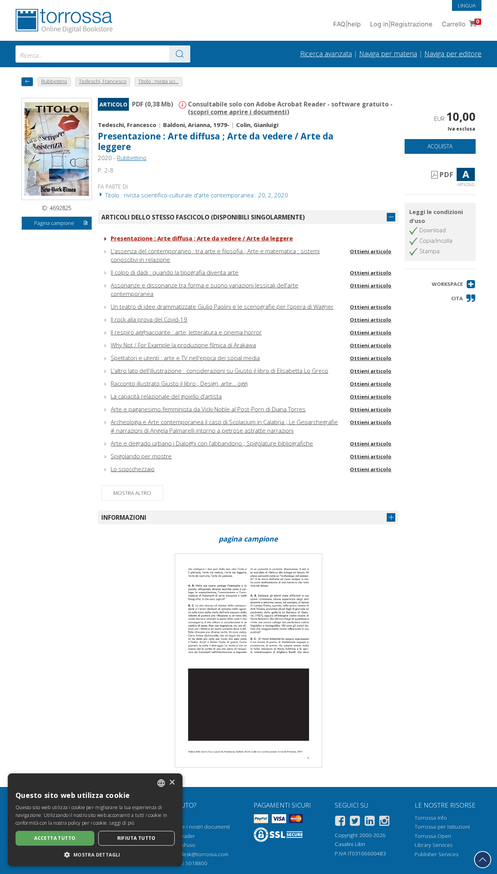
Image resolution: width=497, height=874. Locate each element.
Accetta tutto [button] (54, 838)
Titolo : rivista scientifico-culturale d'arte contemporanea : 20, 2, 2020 (196, 195)
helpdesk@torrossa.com (199, 854)
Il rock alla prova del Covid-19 (149, 319)
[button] (454, 284)
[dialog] (95, 819)
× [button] (172, 782)
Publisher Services (436, 854)
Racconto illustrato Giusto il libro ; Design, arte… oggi (179, 383)
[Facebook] (340, 822)
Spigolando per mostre (141, 456)
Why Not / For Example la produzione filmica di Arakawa (183, 345)
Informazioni (123, 517)
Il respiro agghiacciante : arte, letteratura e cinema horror (186, 332)
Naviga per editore (452, 53)
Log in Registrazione (401, 24)
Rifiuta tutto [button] (136, 838)
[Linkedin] (369, 822)
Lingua (467, 5)
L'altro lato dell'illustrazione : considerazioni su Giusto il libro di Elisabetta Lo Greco (219, 370)
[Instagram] (384, 822)
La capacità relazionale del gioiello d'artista (166, 396)
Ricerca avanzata (326, 53)
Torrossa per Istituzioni (442, 826)
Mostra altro (132, 492)
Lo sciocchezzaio (133, 469)
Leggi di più (122, 823)
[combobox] (103, 54)
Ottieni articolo (370, 251)
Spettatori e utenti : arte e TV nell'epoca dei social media (185, 358)
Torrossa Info (431, 817)
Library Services (433, 844)
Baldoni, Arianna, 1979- (196, 125)
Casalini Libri (350, 844)
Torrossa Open (433, 835)
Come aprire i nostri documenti (192, 826)
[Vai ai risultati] (179, 54)
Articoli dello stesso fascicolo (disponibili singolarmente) (203, 217)
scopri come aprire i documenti (238, 112)
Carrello (461, 23)
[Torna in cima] (482, 859)
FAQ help (347, 24)
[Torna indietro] (27, 81)
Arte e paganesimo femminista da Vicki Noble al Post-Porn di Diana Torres (208, 409)
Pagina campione (54, 222)
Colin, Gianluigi (257, 125)
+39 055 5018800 (185, 863)
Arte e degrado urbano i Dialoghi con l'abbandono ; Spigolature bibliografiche (212, 443)
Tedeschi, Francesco (127, 125)
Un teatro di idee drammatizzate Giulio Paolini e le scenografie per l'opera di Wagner (222, 306)
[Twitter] (354, 822)
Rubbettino (131, 158)
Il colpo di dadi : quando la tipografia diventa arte (174, 272)
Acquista (439, 146)
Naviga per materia (388, 53)
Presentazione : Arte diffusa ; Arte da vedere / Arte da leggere (202, 238)
